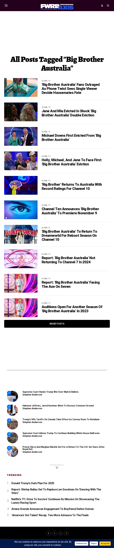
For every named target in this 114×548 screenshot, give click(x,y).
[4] (12, 442)
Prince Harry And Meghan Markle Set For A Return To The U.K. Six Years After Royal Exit (64, 448)
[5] (12, 456)
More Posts (57, 323)
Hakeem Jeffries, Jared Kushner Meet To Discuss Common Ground (58, 405)
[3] (12, 428)
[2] (12, 415)
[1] (12, 401)
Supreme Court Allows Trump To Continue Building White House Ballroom (61, 433)
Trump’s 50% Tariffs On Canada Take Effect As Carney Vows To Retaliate (61, 419)
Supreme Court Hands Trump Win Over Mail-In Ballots (51, 392)
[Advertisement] (57, 32)
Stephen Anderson (32, 394)
